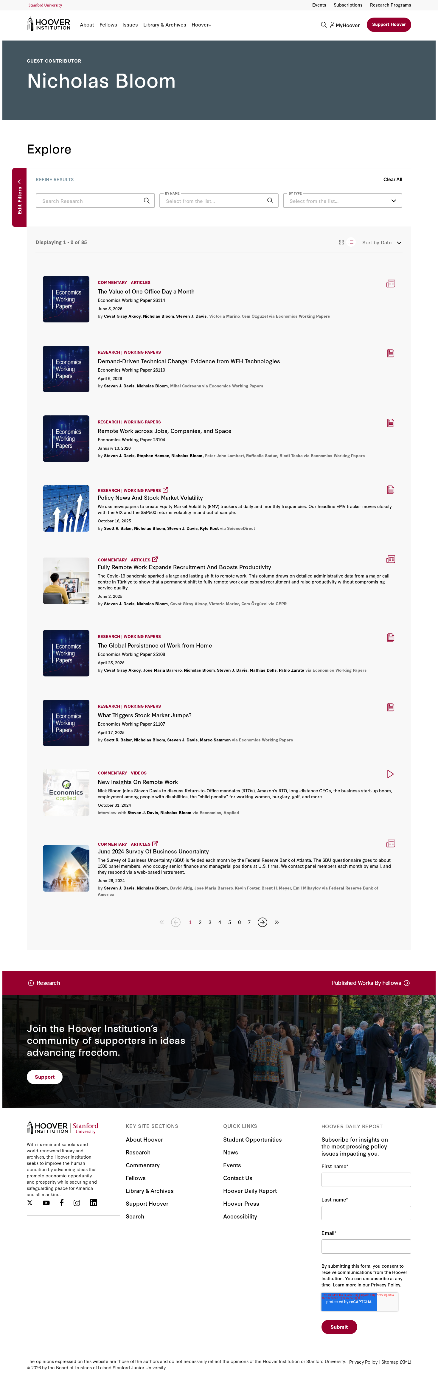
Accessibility (240, 1216)
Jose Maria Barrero (162, 670)
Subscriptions (348, 4)
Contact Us (237, 1177)
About (87, 24)
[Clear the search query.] (261, 201)
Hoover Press (241, 1203)
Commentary (143, 1165)
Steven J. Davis (191, 316)
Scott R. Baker (118, 528)
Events (319, 4)
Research (138, 1152)
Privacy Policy (363, 1362)
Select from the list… (314, 200)
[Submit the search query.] (146, 200)
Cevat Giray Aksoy (122, 316)
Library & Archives (164, 24)
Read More (219, 299)
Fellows (108, 24)
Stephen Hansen (153, 455)
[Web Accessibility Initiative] (45, 5)
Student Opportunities (252, 1139)
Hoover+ (201, 24)
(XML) (405, 1362)
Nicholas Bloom (158, 316)
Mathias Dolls (263, 670)
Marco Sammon (215, 740)
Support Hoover (389, 24)
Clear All (392, 179)
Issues (130, 24)
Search (135, 1216)
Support (45, 1076)
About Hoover (144, 1139)
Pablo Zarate (291, 670)
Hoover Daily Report (250, 1190)
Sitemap (389, 1362)
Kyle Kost (209, 528)
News (230, 1152)
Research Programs (390, 4)
